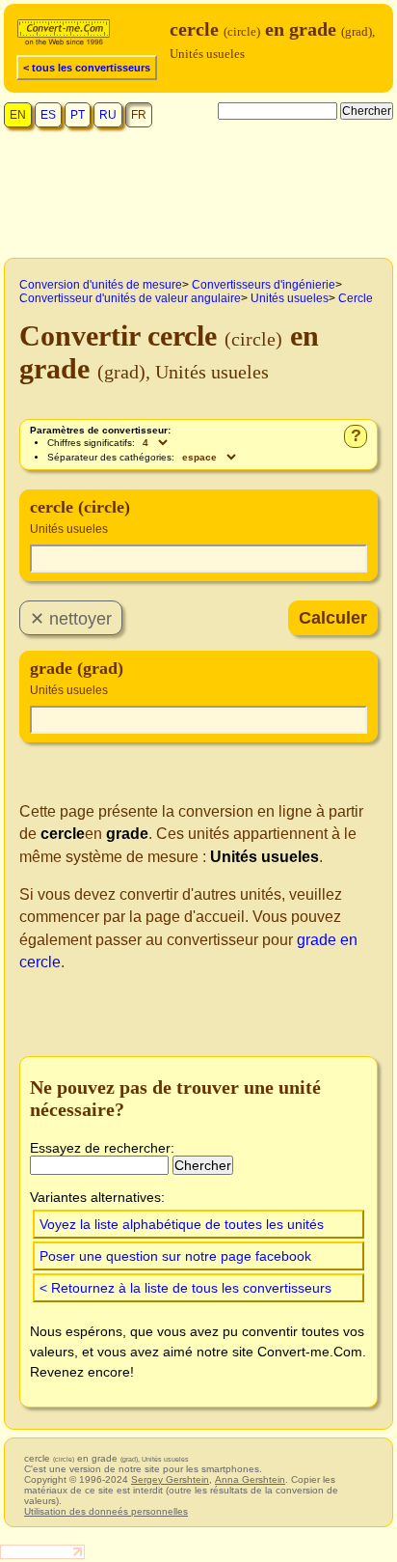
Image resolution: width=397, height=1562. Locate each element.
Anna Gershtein (250, 1479)
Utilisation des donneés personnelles (106, 1511)
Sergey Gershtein (170, 1479)
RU (108, 115)
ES (48, 115)
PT (77, 115)
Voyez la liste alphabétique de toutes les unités (182, 1224)
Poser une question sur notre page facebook (175, 1256)
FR (138, 115)
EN (18, 115)
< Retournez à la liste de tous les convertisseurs (185, 1288)
